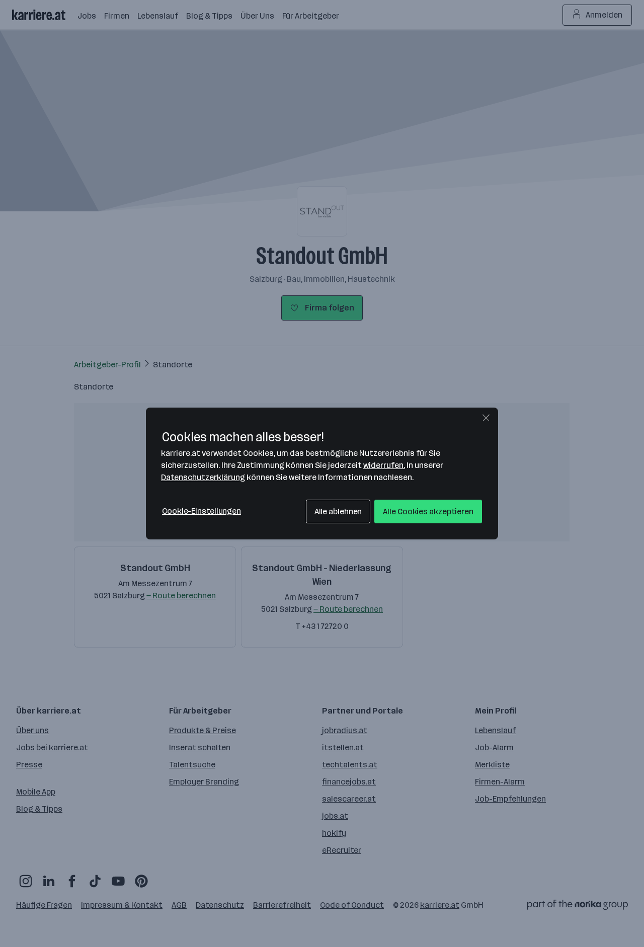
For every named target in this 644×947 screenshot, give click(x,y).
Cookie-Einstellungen (201, 511)
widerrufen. (384, 465)
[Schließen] (486, 418)
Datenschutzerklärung (203, 477)
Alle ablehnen (338, 511)
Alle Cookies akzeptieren (428, 511)
